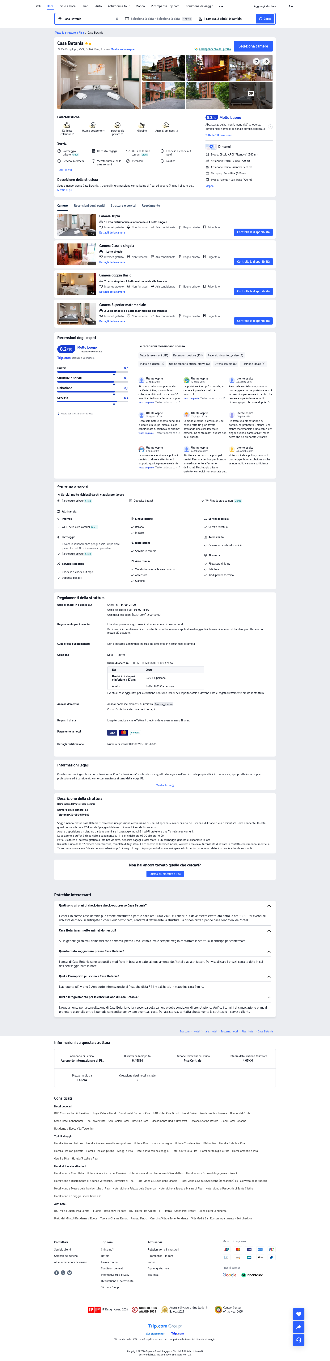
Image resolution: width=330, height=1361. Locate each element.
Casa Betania (70, 43)
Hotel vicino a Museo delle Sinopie (157, 1180)
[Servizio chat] (298, 1340)
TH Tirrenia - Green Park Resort (177, 1210)
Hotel (50, 6)
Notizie (105, 1255)
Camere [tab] (62, 205)
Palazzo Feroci (139, 1218)
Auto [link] (98, 6)
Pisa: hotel (248, 1031)
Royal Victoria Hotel (104, 1113)
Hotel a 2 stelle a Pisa (187, 1143)
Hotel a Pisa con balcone (68, 1143)
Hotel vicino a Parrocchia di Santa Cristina (229, 1188)
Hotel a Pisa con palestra (68, 1150)
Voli (38, 6)
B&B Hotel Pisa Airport (166, 1113)
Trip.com (185, 1031)
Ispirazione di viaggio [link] (199, 6)
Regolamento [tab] (151, 205)
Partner (152, 1262)
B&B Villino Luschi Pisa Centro (71, 1210)
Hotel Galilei (189, 1113)
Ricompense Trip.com (165, 6)
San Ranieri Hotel (118, 1120)
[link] (265, 6)
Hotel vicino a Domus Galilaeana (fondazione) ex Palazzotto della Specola (223, 1180)
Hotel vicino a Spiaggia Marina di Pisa (180, 1188)
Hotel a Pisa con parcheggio (152, 1150)
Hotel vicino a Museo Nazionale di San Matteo (156, 1173)
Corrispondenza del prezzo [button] (215, 49)
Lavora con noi (109, 1262)
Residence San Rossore (213, 1113)
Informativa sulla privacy (115, 1274)
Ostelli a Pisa (61, 1158)
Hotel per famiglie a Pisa (214, 1150)
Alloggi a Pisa (125, 1150)
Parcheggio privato (73, 500)
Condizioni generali (112, 1268)
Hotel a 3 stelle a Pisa (85, 1158)
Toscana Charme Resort (204, 1120)
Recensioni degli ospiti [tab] (89, 205)
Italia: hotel (210, 1031)
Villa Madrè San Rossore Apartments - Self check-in (221, 1218)
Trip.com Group (110, 1287)
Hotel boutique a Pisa (184, 1150)
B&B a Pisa (209, 1143)
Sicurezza (153, 1274)
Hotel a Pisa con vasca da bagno (153, 1143)
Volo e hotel (68, 6)
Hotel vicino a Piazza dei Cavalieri (106, 1173)
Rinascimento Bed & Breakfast (169, 1120)
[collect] (298, 1314)
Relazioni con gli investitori (163, 1249)
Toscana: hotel (229, 1031)
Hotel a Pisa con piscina (100, 1150)
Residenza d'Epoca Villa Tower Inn (74, 1128)
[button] (221, 6)
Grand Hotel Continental (68, 1120)
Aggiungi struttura (158, 1268)
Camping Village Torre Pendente (169, 1218)
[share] (298, 1327)
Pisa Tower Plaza (95, 1120)
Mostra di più (65, 190)
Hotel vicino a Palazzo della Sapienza (134, 1188)
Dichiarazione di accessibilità (117, 1281)
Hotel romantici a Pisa (245, 1150)
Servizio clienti (62, 1249)
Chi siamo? (107, 1249)
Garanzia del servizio (66, 1255)
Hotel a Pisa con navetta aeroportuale (108, 1143)
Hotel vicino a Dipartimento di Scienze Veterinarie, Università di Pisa (93, 1180)
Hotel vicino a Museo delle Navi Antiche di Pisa (82, 1188)
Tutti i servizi (64, 169)
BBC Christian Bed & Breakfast (72, 1113)
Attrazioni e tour (118, 6)
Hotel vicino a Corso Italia (69, 1173)
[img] (99, 82)
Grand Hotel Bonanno (233, 1120)
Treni (85, 6)
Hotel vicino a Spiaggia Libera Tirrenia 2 (77, 1196)
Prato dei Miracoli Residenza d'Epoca (75, 1218)
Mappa (140, 6)
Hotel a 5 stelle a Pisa (232, 1143)
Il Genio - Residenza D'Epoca (109, 1210)
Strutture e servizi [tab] (123, 205)
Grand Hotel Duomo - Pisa (134, 1113)
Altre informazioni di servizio (70, 1262)
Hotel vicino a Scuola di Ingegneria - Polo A (211, 1173)
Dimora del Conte (240, 1113)
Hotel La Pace (140, 1120)
